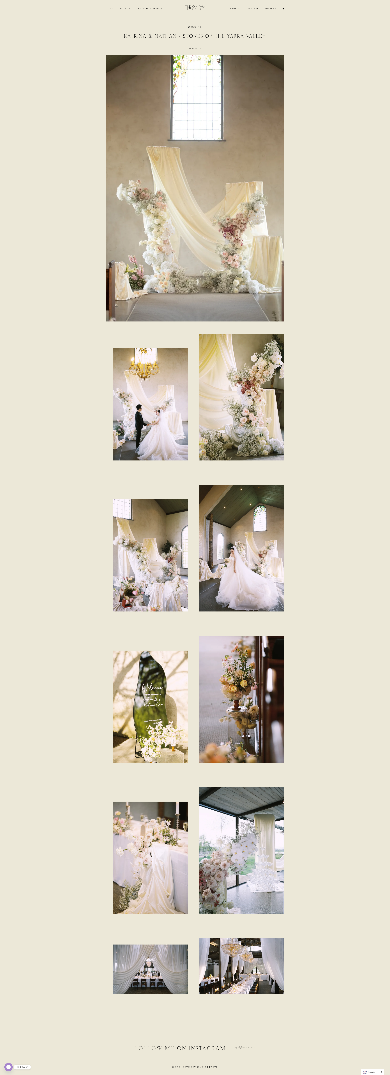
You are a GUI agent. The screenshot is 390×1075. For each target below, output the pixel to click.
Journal (270, 8)
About (124, 8)
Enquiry (235, 8)
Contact (253, 8)
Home (109, 8)
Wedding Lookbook (149, 8)
